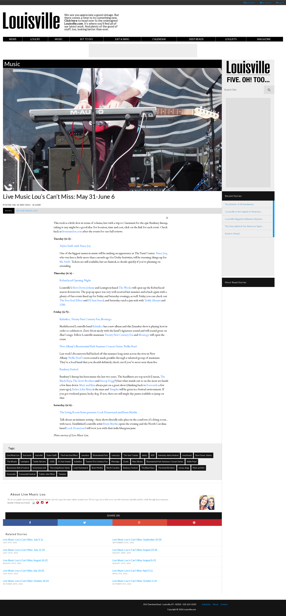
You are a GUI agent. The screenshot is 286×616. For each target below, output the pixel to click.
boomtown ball (39, 468)
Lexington (25, 461)
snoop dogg (184, 468)
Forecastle (152, 385)
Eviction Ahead (232, 233)
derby (144, 455)
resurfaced (187, 455)
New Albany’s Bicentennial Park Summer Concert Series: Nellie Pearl (98, 346)
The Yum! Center (130, 455)
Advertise (206, 604)
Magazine (264, 39)
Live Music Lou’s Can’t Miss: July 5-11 (23, 539)
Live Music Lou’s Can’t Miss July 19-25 (23, 570)
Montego (144, 335)
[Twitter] (48, 502)
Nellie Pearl (192, 461)
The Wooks (125, 287)
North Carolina (113, 468)
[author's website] (38, 502)
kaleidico (78, 461)
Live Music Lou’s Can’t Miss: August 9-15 (134, 560)
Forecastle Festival (27, 474)
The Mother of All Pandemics (239, 204)
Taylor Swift (51, 455)
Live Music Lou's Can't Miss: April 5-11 (132, 570)
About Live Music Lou (28, 494)
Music (59, 39)
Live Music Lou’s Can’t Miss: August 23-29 (134, 550)
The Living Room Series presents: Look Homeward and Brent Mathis (98, 412)
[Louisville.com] (34, 503)
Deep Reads (196, 39)
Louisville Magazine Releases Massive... (244, 218)
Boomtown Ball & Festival (18, 468)
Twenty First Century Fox (119, 335)
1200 (62, 305)
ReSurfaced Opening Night (75, 280)
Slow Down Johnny (83, 287)
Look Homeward (76, 428)
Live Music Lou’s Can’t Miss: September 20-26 (136, 539)
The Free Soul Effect (71, 300)
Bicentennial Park (100, 455)
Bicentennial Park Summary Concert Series (165, 461)
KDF (153, 455)
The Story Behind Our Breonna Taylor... (244, 226)
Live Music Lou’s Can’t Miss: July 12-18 (24, 550)
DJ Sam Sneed (96, 300)
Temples (114, 389)
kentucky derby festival (168, 455)
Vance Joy (161, 253)
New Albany (137, 461)
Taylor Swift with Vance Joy (75, 246)
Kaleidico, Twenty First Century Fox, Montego (86, 319)
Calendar (159, 39)
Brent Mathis (110, 424)
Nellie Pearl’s (75, 358)
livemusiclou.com (72, 231)
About (215, 604)
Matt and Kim (87, 385)
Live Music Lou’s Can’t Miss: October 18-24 (26, 581)
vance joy (116, 455)
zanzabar (85, 455)
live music (27, 455)
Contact (223, 604)
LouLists (231, 39)
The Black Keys (147, 468)
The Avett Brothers (84, 381)
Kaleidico (98, 326)
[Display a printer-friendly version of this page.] (167, 217)
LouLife (35, 39)
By (27, 211)
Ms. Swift (65, 262)
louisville (39, 455)
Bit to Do (86, 39)
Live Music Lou (13, 455)
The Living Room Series (60, 468)
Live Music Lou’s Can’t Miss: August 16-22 (25, 560)
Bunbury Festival (69, 369)
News (12, 39)
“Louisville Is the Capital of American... (243, 211)
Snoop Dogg (107, 381)
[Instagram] (43, 502)
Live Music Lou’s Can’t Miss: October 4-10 (134, 581)
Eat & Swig (122, 39)
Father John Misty (82, 389)
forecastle (11, 474)
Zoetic (126, 461)
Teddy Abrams (152, 300)
